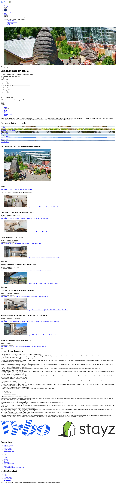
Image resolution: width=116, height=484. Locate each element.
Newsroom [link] (6, 462)
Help (5, 13)
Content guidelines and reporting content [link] (14, 467)
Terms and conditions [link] (9, 463)
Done (2, 102)
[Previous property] (1, 348)
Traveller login (10, 20)
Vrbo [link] (5, 474)
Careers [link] (6, 459)
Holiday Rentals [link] (8, 114)
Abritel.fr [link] (6, 475)
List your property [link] (8, 445)
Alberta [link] (5, 111)
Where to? (3, 76)
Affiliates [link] (6, 460)
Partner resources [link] (8, 449)
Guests (2, 79)
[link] (20, 25)
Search (2, 104)
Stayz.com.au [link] (7, 480)
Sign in (6, 16)
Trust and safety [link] (8, 448)
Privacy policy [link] (7, 464)
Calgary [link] (6, 110)
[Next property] (2, 348)
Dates (2, 77)
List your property (8, 12)
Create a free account (12, 23)
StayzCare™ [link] (7, 446)
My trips (6, 14)
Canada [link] (6, 112)
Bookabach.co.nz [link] (8, 478)
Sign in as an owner (12, 22)
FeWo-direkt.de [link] (8, 477)
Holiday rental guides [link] (9, 451)
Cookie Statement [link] (8, 466)
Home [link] (5, 107)
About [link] (5, 457)
